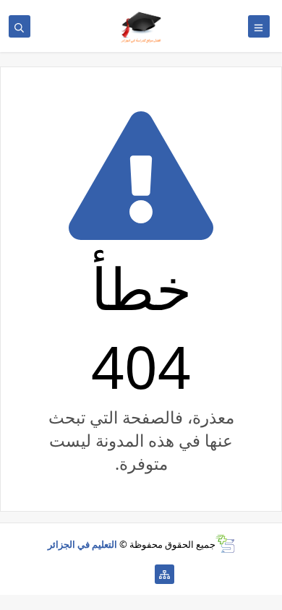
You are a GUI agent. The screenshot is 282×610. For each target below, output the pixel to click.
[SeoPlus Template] (225, 544)
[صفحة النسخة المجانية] (118, 574)
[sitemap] (164, 574)
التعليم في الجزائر (82, 544)
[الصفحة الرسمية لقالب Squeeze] (141, 574)
